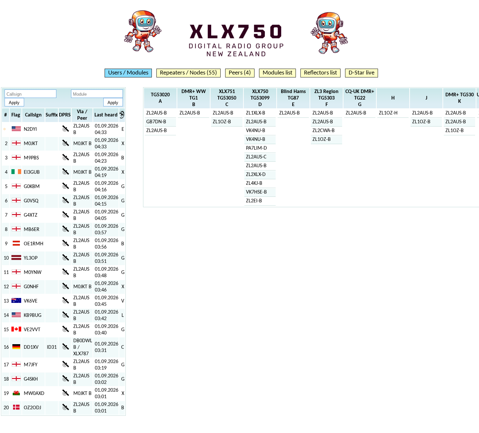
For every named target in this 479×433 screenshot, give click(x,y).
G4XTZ (30, 215)
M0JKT (31, 143)
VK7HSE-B (256, 192)
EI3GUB (32, 172)
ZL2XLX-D (256, 174)
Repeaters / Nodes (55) (188, 73)
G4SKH (31, 379)
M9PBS (31, 158)
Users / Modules (128, 73)
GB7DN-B (156, 122)
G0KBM (32, 186)
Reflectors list (320, 73)
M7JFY (30, 365)
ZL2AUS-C (256, 157)
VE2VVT (32, 329)
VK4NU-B (255, 130)
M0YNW (32, 272)
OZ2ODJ (32, 408)
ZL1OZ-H (388, 113)
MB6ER (31, 229)
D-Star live (361, 73)
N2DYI (30, 129)
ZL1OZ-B (222, 122)
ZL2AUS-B (156, 113)
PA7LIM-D (256, 148)
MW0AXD (34, 393)
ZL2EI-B (254, 201)
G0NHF (31, 287)
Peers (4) (240, 73)
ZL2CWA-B (323, 130)
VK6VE (30, 301)
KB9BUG (32, 315)
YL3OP (30, 258)
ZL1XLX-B (255, 113)
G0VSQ (31, 201)
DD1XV (31, 347)
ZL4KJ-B (254, 183)
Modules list (277, 73)
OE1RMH (33, 244)
